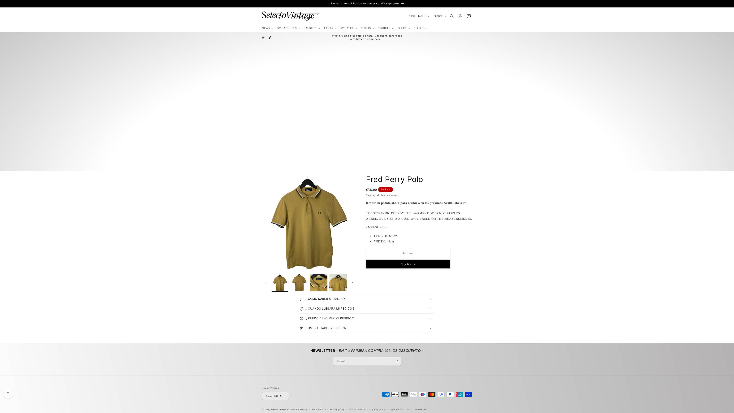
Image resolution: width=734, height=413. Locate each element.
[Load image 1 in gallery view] (280, 282)
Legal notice (395, 409)
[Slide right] (352, 282)
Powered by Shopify (297, 409)
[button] (267, 28)
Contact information (416, 409)
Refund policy (319, 409)
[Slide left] (266, 282)
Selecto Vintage (279, 409)
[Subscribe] (397, 361)
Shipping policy (377, 409)
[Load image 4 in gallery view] (338, 282)
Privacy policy (337, 409)
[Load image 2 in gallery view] (299, 282)
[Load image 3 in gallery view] (318, 282)
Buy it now (408, 264)
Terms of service (356, 409)
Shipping (370, 195)
